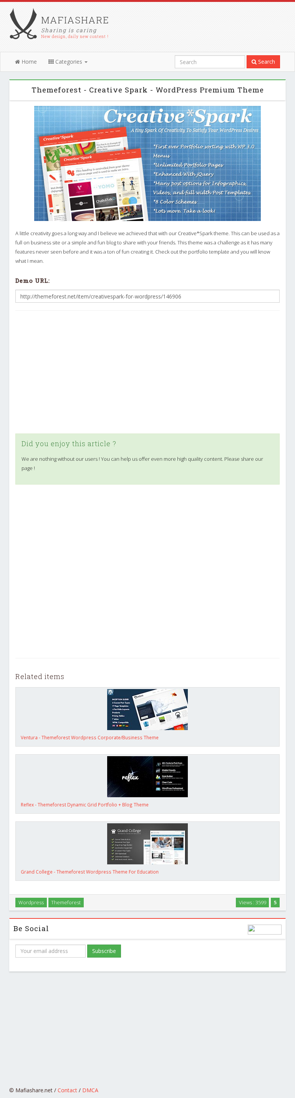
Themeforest (66, 902)
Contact (67, 1090)
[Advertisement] (147, 372)
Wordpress (31, 902)
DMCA (90, 1090)
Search (266, 61)
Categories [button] (69, 61)
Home (28, 61)
